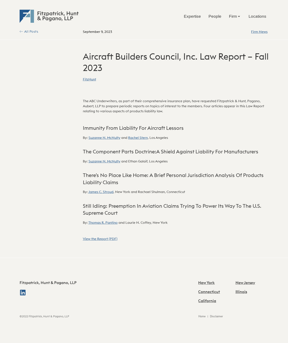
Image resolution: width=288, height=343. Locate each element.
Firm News (259, 31)
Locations (257, 16)
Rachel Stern (138, 137)
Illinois (241, 291)
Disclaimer (216, 316)
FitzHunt (89, 79)
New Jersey (245, 282)
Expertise (192, 16)
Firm (233, 16)
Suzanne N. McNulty (104, 137)
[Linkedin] (23, 292)
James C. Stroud (100, 192)
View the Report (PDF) (100, 239)
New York (206, 282)
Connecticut (209, 291)
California (207, 300)
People (215, 16)
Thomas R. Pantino (103, 222)
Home (202, 316)
